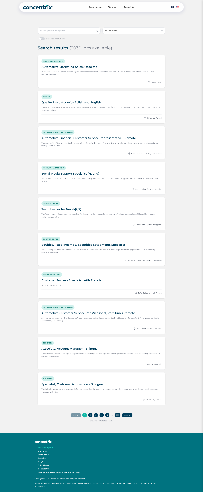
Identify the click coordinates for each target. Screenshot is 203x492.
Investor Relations (148, 483)
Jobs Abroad (44, 465)
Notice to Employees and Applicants (50, 483)
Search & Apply (95, 7)
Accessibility (40, 486)
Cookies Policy (99, 483)
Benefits (42, 458)
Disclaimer (71, 483)
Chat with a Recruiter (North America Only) (59, 472)
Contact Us (129, 7)
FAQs (40, 462)
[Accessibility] (172, 7)
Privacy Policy (84, 483)
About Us (112, 7)
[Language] (177, 7)
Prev (77, 415)
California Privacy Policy (127, 483)
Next (126, 415)
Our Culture (43, 455)
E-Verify (110, 483)
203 (117, 415)
